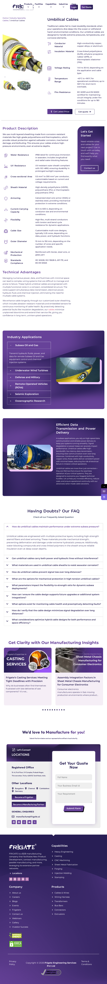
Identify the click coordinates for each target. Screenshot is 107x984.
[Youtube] (29, 822)
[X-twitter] (35, 822)
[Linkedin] (14, 822)
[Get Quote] (104, 497)
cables (51, 309)
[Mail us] (104, 491)
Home (5, 18)
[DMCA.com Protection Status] (15, 946)
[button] (42, 709)
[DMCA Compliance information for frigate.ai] (51, 974)
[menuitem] (28, 5)
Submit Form (73, 808)
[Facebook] (19, 822)
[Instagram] (24, 822)
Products (58, 886)
